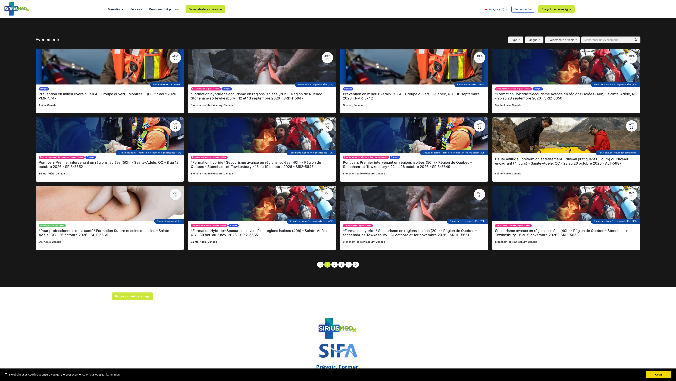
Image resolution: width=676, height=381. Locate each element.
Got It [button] (658, 374)
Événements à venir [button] (561, 40)
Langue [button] (533, 40)
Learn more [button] (113, 374)
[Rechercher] (636, 40)
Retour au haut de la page (132, 296)
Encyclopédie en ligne (556, 9)
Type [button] (514, 40)
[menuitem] (117, 9)
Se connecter (523, 9)
